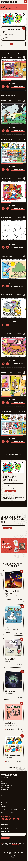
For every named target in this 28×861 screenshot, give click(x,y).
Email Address (5, 831)
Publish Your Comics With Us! (7, 812)
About (2, 795)
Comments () (14, 83)
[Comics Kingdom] (9, 775)
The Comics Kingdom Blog (6, 785)
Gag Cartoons (10, 729)
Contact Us (3, 797)
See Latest (15, 54)
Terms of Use (4, 806)
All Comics (3, 791)
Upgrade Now (10, 491)
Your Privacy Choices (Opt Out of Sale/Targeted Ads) (13, 809)
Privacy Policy (4, 799)
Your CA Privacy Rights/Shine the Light (9, 804)
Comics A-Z (3, 781)
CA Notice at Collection (6, 802)
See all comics (13, 767)
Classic (8, 761)
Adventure (9, 599)
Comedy (8, 632)
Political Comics (4, 789)
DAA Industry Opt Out (5, 801)
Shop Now (7, 528)
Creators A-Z (4, 783)
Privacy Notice (15, 844)
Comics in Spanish (5, 787)
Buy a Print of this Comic (18, 86)
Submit (5, 838)
